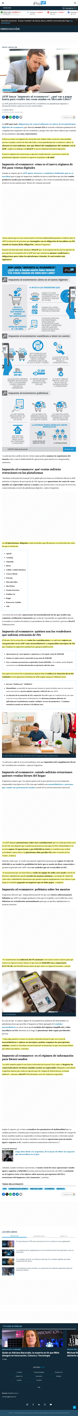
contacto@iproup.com (9, 1397)
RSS (39, 1387)
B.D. (5, 1359)
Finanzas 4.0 (58, 1372)
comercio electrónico (18, 1189)
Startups (58, 1376)
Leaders (19, 1380)
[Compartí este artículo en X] (7, 117)
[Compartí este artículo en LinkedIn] (13, 117)
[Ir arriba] (74, 1407)
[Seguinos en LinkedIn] (39, 1405)
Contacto (39, 1380)
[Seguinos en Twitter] (45, 1405)
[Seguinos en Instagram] (27, 1405)
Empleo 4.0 (19, 1376)
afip (4, 1189)
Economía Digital (39, 1372)
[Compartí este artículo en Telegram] (17, 117)
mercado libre (36, 1189)
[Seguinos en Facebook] (33, 1405)
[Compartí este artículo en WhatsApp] (10, 117)
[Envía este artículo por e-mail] (20, 117)
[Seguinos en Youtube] (51, 1405)
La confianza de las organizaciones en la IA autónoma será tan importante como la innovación (44, 1251)
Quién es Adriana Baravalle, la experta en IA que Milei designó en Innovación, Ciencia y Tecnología (30, 1354)
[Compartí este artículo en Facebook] (3, 117)
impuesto (60, 1189)
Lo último (19, 1372)
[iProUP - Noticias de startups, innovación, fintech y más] (39, 3)
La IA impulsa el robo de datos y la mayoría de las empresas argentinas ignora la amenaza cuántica (44, 1269)
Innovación (39, 1376)
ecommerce (49, 1189)
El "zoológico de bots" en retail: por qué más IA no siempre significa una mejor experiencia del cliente (43, 1260)
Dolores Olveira (8, 110)
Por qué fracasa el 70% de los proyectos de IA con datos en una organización (43, 1241)
